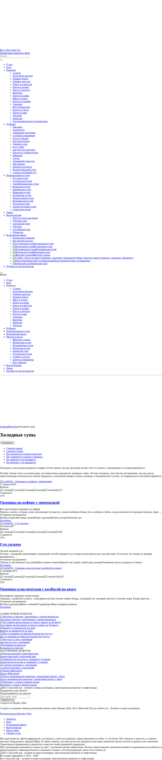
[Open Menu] (1, 59)
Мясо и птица (20, 98)
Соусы (16, 158)
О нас (9, 64)
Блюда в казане (21, 87)
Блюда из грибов (22, 101)
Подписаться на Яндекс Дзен (15, 713)
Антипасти (19, 129)
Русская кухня (20, 178)
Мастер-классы (14, 337)
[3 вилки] (27, 490)
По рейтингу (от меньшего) (21, 462)
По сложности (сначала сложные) (24, 456)
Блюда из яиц (20, 112)
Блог (8, 67)
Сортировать (7, 443)
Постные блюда (21, 141)
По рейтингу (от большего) (21, 459)
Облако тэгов (13, 733)
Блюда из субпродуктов (25, 152)
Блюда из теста (21, 110)
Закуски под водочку (24, 149)
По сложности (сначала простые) (24, 454)
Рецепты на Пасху (22, 166)
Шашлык (17, 155)
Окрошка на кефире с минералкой (30, 502)
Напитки (17, 118)
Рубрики (11, 124)
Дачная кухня (20, 144)
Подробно (5, 520)
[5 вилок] (49, 490)
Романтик (18, 232)
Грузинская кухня (22, 181)
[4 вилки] (38, 490)
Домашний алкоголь (24, 161)
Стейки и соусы (21, 356)
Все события (19, 362)
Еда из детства (20, 138)
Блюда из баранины (23, 359)
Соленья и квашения (24, 135)
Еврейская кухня (22, 189)
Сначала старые (14, 451)
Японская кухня (21, 348)
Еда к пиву (18, 147)
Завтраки (17, 127)
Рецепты (11, 70)
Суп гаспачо (10, 544)
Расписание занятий (23, 238)
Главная (4, 426)
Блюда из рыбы (21, 95)
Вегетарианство (21, 107)
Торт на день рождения (25, 218)
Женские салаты (21, 339)
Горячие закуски (21, 81)
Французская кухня (23, 198)
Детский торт (20, 221)
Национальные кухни (18, 175)
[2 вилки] (16, 490)
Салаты (17, 73)
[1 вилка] (5, 490)
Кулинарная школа (16, 235)
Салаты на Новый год (24, 172)
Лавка (9, 212)
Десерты (17, 115)
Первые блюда (20, 78)
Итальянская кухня (23, 201)
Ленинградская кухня (24, 206)
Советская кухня (22, 209)
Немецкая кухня (21, 192)
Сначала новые (14, 448)
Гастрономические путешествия (30, 121)
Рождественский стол (24, 169)
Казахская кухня (21, 186)
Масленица (19, 164)
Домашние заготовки (24, 132)
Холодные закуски (23, 75)
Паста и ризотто (21, 90)
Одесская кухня (21, 203)
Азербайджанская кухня (26, 184)
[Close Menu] (1, 272)
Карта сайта (12, 730)
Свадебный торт (21, 229)
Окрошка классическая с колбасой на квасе (38, 589)
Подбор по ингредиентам (20, 266)
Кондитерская (13, 215)
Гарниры (17, 104)
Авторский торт (21, 223)
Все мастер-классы (23, 240)
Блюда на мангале (22, 84)
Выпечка (17, 93)
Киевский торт (21, 351)
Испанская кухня (22, 195)
